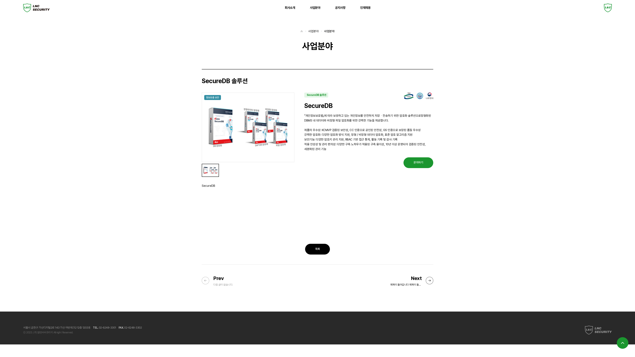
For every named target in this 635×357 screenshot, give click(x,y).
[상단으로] (622, 343)
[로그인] (608, 7)
